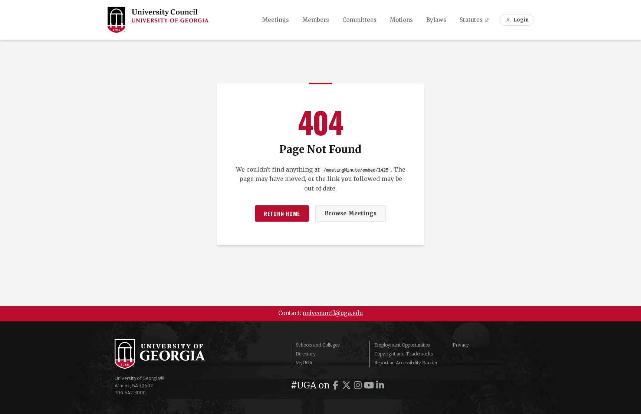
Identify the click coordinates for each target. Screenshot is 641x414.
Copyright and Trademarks (403, 354)
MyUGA (304, 362)
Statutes (471, 19)
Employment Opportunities (402, 345)
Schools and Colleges (317, 345)
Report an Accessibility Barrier (406, 362)
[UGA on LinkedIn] (379, 385)
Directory (306, 354)
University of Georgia (170, 354)
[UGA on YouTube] (368, 385)
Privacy (461, 345)
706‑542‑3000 (130, 392)
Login (521, 20)
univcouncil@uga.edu (333, 313)
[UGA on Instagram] (357, 385)
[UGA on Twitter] (346, 385)
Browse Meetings (351, 213)
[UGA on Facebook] (335, 385)
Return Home (282, 213)
